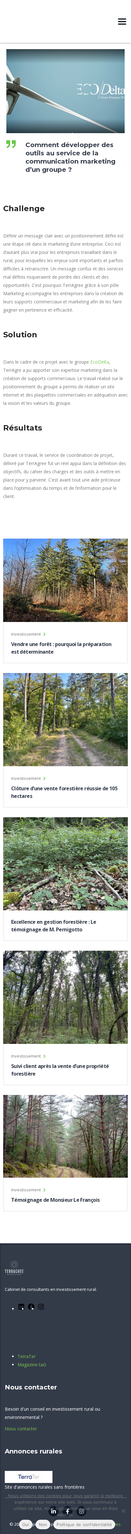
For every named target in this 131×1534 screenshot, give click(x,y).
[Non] (123, 1511)
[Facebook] (31, 1309)
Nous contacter (21, 1429)
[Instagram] (41, 1309)
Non (43, 1524)
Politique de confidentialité (84, 1524)
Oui (25, 1524)
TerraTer (26, 1356)
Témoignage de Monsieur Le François (55, 1199)
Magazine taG (31, 1365)
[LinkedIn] (21, 1309)
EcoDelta (99, 362)
